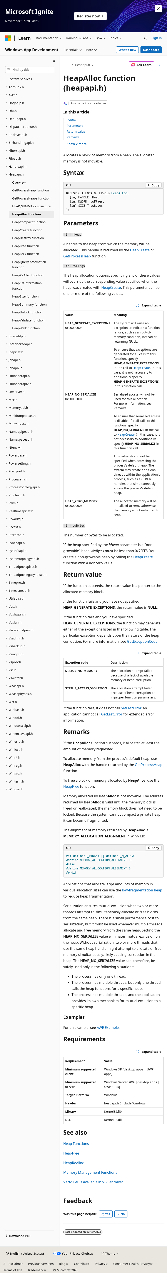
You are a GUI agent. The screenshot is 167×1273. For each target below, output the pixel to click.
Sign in (157, 38)
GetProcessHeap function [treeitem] (30, 190)
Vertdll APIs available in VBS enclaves (93, 1182)
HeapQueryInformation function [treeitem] (29, 264)
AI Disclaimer (13, 1264)
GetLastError (111, 714)
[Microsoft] (8, 38)
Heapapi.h (82, 65)
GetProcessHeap (77, 256)
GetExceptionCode (142, 641)
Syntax (71, 120)
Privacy (100, 1264)
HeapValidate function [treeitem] (28, 320)
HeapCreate (140, 250)
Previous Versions (41, 1264)
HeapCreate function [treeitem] (27, 230)
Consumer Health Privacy (131, 1264)
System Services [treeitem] (20, 79)
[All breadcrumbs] (67, 64)
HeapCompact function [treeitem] (29, 222)
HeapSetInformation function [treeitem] (27, 286)
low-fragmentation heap (142, 890)
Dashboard (151, 50)
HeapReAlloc (73, 1162)
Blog (62, 1264)
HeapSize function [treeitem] (25, 296)
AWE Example (108, 1027)
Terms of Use (12, 1270)
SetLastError (131, 708)
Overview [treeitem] (19, 182)
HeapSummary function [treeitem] (29, 304)
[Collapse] (54, 60)
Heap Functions (76, 1143)
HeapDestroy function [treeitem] (28, 238)
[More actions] (160, 64)
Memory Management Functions (90, 1172)
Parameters (75, 125)
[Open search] (145, 38)
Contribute (82, 1264)
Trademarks (36, 1270)
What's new (127, 50)
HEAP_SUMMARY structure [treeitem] (31, 206)
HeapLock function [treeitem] (25, 254)
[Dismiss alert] (158, 8)
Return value (76, 131)
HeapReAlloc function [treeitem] (27, 275)
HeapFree (71, 786)
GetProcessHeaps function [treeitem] (31, 198)
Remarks (73, 137)
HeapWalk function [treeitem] (26, 328)
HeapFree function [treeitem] (25, 246)
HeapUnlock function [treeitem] (27, 312)
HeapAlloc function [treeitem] (26, 214)
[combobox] (29, 69)
